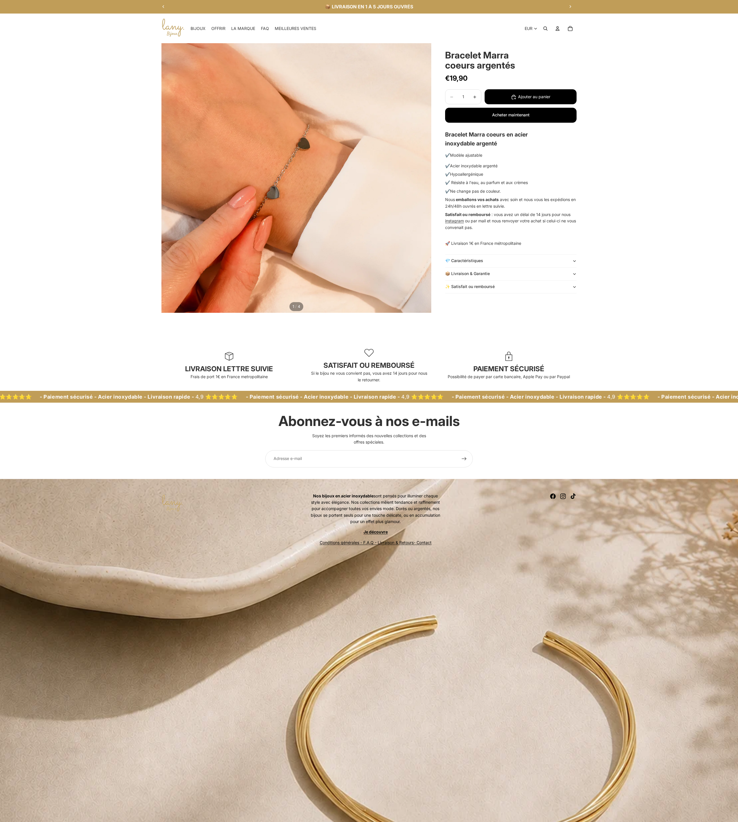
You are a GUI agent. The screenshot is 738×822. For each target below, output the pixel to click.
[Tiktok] (573, 496)
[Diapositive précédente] (163, 6)
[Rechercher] (545, 28)
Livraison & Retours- (397, 542)
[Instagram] (563, 496)
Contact (424, 542)
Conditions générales (339, 542)
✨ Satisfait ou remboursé (470, 286)
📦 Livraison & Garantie (467, 273)
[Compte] (557, 28)
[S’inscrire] (464, 459)
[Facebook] (552, 496)
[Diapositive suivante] (570, 6)
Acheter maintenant (511, 115)
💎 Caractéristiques (464, 260)
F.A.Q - (370, 542)
